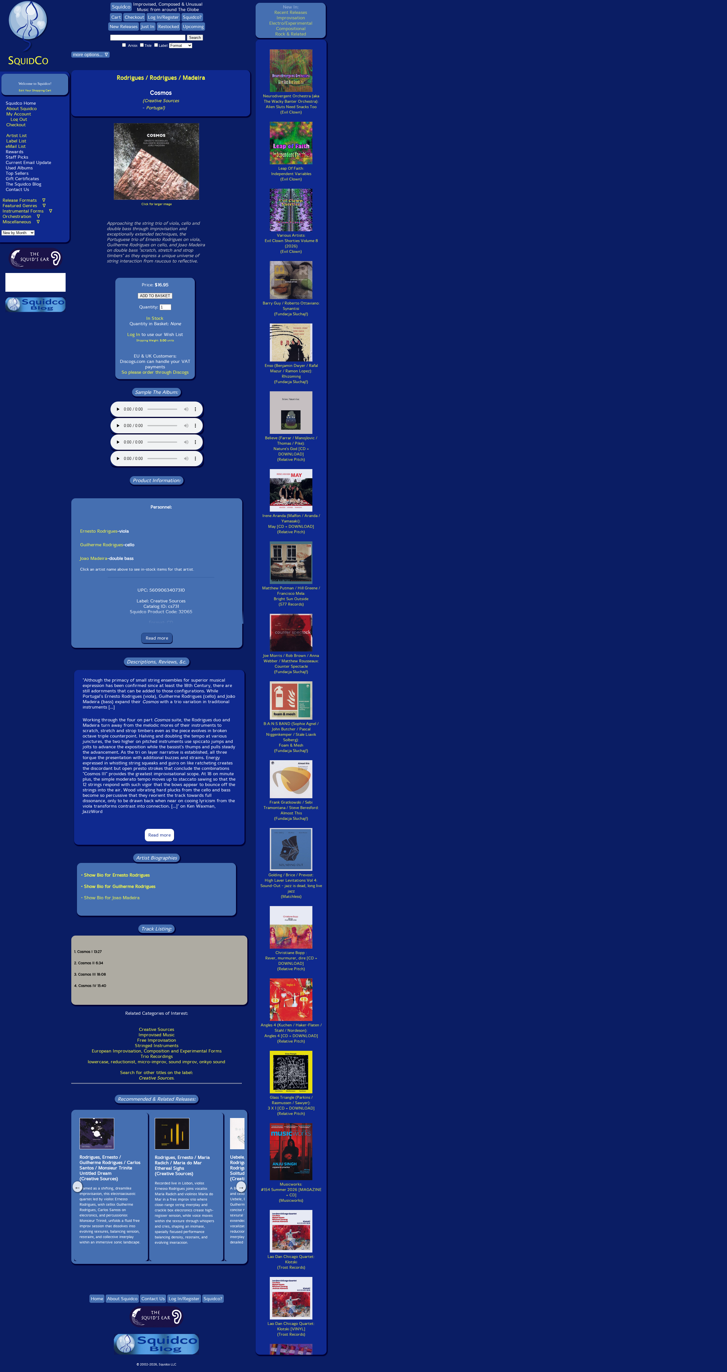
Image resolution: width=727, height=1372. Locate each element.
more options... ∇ (90, 54)
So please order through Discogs (155, 372)
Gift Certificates (22, 178)
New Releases (123, 26)
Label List (16, 141)
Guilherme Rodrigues (101, 544)
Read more (157, 638)
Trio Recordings (157, 1056)
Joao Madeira (93, 558)
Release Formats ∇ (24, 200)
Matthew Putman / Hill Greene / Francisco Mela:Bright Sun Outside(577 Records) (291, 596)
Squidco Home (21, 103)
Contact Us (16, 189)
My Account (18, 114)
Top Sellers (17, 173)
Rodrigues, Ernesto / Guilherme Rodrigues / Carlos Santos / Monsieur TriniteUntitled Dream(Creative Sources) (110, 1167)
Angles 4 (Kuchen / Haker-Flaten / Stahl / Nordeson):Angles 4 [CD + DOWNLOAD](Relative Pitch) (291, 1033)
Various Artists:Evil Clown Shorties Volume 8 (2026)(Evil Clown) (291, 243)
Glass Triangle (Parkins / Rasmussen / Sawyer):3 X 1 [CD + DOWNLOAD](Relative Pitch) (291, 1105)
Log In (133, 334)
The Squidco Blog (23, 184)
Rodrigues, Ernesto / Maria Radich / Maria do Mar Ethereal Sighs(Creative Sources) (182, 1165)
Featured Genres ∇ (24, 205)
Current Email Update (27, 162)
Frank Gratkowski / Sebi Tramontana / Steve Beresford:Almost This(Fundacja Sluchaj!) (291, 810)
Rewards (14, 151)
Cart (116, 17)
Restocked (168, 26)
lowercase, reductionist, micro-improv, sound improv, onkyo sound (156, 1061)
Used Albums (19, 168)
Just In (147, 26)
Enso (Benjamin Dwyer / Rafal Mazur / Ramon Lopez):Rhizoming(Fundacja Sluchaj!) (291, 373)
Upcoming (193, 26)
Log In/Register (163, 17)
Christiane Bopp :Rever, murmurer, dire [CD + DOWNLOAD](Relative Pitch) (291, 960)
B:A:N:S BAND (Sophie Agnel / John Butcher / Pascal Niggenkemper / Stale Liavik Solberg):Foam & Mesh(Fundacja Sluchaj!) (291, 737)
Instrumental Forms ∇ (27, 211)
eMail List (16, 146)
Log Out (19, 119)
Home (97, 1298)
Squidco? (192, 17)
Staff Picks (17, 157)
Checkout (16, 124)
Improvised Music (157, 1034)
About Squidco (21, 108)
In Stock (154, 318)
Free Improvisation (156, 1040)
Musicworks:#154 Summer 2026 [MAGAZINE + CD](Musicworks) (291, 1192)
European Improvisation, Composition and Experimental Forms (157, 1051)
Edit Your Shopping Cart (35, 90)
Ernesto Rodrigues (98, 531)
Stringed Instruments (156, 1045)
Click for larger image (156, 204)
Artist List (16, 135)
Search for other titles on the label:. (156, 1075)
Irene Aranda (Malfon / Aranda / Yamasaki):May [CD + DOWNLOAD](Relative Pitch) (291, 523)
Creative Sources (156, 1029)
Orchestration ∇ (21, 216)
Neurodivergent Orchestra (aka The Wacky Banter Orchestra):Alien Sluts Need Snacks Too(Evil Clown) (291, 104)
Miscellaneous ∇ (21, 221)
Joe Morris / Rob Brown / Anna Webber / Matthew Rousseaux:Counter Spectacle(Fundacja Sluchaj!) (291, 663)
